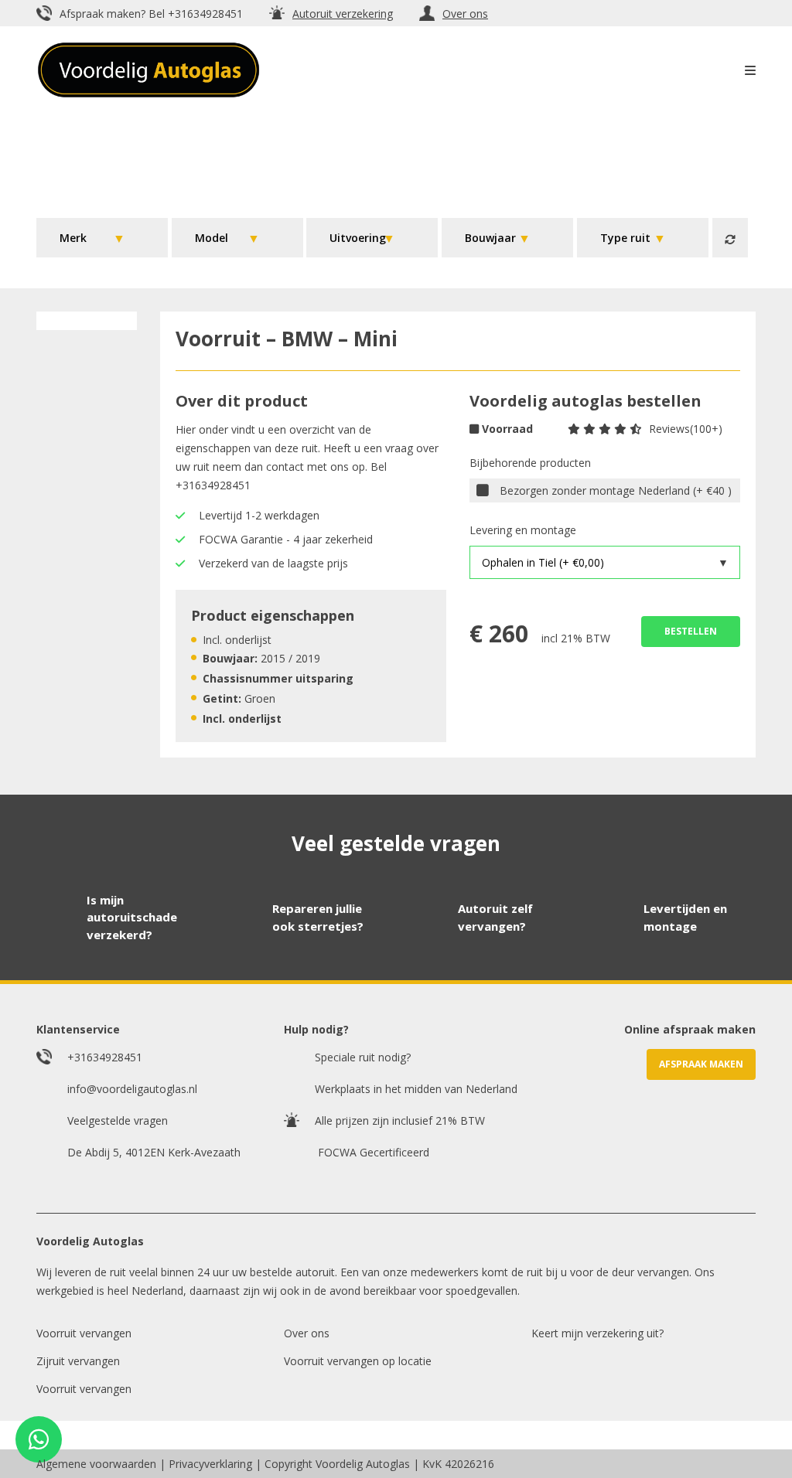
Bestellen (690, 631)
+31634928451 (205, 13)
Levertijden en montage (685, 917)
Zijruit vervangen (78, 1361)
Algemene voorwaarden (96, 1463)
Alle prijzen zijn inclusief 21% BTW (400, 1120)
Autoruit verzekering (342, 13)
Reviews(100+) (685, 428)
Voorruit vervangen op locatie (358, 1361)
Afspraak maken (701, 1064)
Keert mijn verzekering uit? (597, 1333)
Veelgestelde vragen (117, 1120)
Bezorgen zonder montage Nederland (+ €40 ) (616, 490)
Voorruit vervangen (83, 1333)
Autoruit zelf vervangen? (495, 917)
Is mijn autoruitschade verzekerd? (132, 917)
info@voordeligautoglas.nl (132, 1088)
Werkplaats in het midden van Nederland (416, 1088)
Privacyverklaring (210, 1463)
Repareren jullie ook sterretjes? (318, 917)
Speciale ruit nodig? (363, 1057)
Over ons (465, 13)
